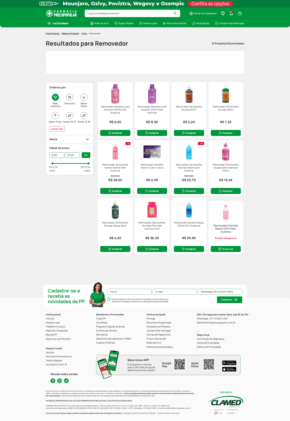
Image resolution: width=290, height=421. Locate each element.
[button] (203, 13)
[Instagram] (59, 380)
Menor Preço (84, 104)
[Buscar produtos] (176, 13)
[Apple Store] (229, 369)
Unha (84, 33)
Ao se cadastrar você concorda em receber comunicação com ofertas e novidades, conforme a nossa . (140, 300)
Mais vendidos (55, 104)
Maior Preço (55, 121)
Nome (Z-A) (84, 121)
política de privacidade (157, 301)
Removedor (95, 33)
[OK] (86, 155)
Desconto (69, 103)
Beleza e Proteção (70, 33)
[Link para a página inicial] (52, 33)
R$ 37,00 (85, 167)
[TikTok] (66, 380)
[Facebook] (53, 380)
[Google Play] (229, 362)
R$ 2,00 (53, 167)
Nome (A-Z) (69, 121)
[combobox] (132, 13)
